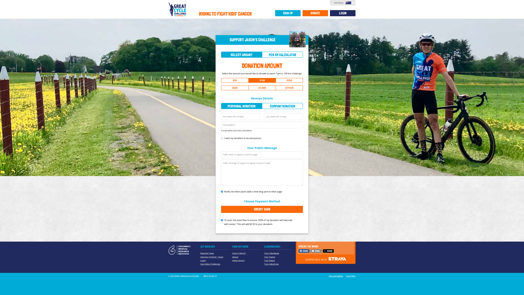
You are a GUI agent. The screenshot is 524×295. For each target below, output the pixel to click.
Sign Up (288, 13)
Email (317, 251)
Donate (315, 13)
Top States (269, 260)
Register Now (207, 253)
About (235, 257)
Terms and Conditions (336, 276)
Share (305, 251)
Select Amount (241, 55)
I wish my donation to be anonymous (242, 138)
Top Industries (271, 264)
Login (342, 13)
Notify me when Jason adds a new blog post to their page (253, 191)
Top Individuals (271, 253)
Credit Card (262, 209)
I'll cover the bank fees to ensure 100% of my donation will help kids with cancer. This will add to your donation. (258, 222)
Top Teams (269, 257)
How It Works (239, 253)
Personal (241, 106)
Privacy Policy (350, 276)
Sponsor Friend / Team (211, 257)
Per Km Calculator (282, 55)
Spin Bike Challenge (210, 264)
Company (282, 106)
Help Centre (238, 260)
